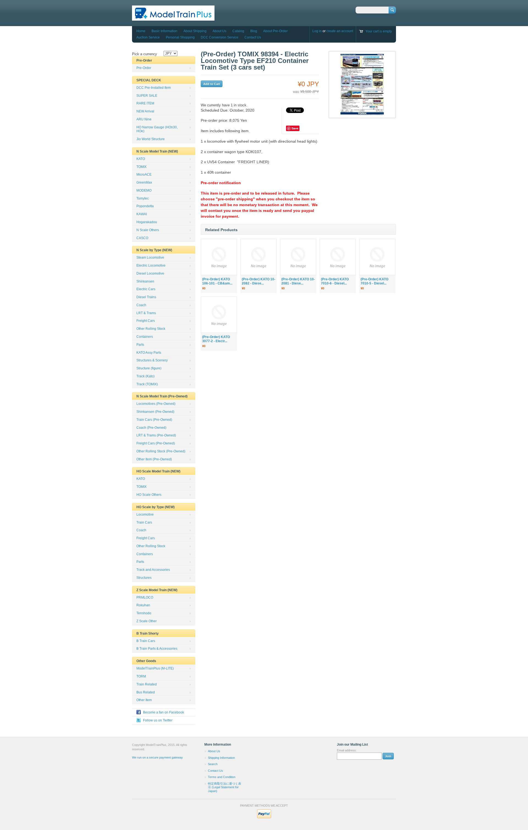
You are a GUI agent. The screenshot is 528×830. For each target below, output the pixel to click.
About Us (219, 31)
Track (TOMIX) (147, 384)
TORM (141, 676)
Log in (317, 31)
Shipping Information (221, 757)
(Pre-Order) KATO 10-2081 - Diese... (298, 281)
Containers (144, 337)
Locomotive (145, 514)
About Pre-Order (275, 31)
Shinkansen (145, 281)
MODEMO (144, 190)
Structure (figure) (148, 368)
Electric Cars (145, 289)
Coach (141, 305)
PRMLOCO (144, 597)
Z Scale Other (146, 621)
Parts (140, 345)
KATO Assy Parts (148, 353)
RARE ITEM (145, 103)
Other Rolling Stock (150, 329)
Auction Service (148, 37)
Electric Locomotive (151, 265)
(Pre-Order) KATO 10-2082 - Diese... (258, 281)
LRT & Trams (146, 313)
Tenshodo (143, 613)
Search (213, 764)
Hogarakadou (146, 222)
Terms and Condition (221, 777)
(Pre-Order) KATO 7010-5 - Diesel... (374, 281)
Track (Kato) (145, 376)
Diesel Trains (146, 297)
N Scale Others (147, 230)
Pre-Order (143, 68)
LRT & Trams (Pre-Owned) (156, 435)
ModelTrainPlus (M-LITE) (155, 668)
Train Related (146, 684)
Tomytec (142, 198)
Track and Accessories (153, 570)
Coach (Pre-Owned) (151, 428)
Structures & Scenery (152, 360)
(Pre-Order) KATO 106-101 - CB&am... (217, 281)
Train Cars (144, 522)
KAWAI (141, 214)
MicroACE (144, 174)
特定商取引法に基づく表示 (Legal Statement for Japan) (224, 787)
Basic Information (164, 31)
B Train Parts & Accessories (156, 649)
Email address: (347, 750)
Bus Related (145, 692)
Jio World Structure (150, 139)
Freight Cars (145, 321)
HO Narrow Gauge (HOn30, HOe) (157, 129)
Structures (144, 578)
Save (295, 128)
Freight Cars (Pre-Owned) (155, 443)
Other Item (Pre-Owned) (154, 459)
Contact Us (252, 37)
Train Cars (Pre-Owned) (154, 420)
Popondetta (145, 206)
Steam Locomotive (150, 257)
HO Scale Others (148, 495)
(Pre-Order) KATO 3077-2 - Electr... (216, 339)
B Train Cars (145, 641)
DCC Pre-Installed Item (153, 88)
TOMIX (141, 167)
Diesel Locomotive (150, 273)
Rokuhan (143, 605)
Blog (253, 31)
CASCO (142, 238)
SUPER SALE (146, 96)
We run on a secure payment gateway (157, 757)
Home (140, 31)
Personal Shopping (180, 37)
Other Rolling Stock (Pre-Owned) (160, 451)
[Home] (173, 18)
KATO (140, 159)
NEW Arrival (145, 111)
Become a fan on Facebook (163, 712)
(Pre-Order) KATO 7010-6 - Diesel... (335, 281)
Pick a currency (144, 54)
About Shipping (195, 31)
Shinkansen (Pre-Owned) (155, 412)
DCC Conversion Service (219, 37)
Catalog (238, 31)
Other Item (144, 700)
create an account (339, 31)
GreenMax (144, 182)
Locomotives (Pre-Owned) (155, 404)
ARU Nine (144, 119)
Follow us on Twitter (157, 720)
